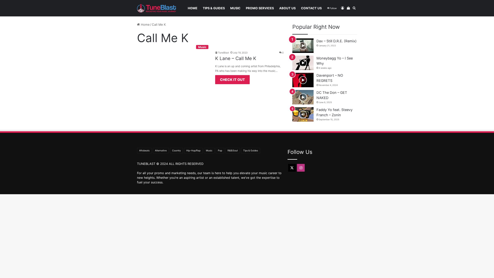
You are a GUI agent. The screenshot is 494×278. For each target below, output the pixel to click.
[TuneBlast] (156, 8)
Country (176, 150)
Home (192, 8)
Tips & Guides (214, 8)
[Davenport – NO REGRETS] (303, 80)
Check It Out (232, 80)
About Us (287, 8)
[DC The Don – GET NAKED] (303, 97)
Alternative (161, 150)
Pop (220, 150)
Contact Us (311, 8)
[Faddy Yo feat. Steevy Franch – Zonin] (303, 114)
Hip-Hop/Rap (193, 150)
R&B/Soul (233, 150)
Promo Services (260, 8)
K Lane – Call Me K (235, 58)
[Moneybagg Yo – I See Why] (303, 63)
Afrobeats (144, 150)
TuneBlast (223, 52)
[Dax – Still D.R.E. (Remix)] (303, 45)
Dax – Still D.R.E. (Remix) (336, 41)
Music (235, 8)
